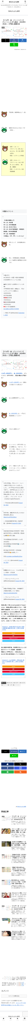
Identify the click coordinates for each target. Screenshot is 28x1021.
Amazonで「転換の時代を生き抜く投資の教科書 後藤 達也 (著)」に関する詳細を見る (13, 628)
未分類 (4, 682)
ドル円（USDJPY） (7, 373)
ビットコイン (17, 685)
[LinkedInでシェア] (17, 643)
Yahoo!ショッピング (13, 671)
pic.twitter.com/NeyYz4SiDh (11, 309)
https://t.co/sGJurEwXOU (10, 593)
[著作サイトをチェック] (7, 764)
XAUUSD (23, 682)
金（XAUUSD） (18, 373)
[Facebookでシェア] (5, 638)
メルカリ (13, 674)
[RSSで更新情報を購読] (20, 771)
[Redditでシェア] (17, 638)
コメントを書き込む (14, 996)
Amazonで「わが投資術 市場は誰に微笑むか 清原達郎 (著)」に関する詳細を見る (13, 661)
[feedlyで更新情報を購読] (7, 771)
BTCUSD (10, 682)
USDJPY (17, 682)
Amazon (13, 666)
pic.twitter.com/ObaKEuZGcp (14, 556)
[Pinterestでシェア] (11, 643)
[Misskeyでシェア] (23, 634)
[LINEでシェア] (5, 643)
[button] (25, 516)
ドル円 (10, 685)
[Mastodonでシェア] (11, 634)
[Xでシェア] (5, 634)
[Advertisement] (14, 65)
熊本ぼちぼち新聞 (14, 2)
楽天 (13, 669)
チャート (5, 685)
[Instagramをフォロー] (20, 768)
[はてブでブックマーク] (23, 638)
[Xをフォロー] (20, 764)
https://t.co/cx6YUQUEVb (10, 574)
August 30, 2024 (16, 523)
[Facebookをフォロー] (7, 768)
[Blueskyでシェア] (17, 634)
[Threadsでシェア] (11, 638)
